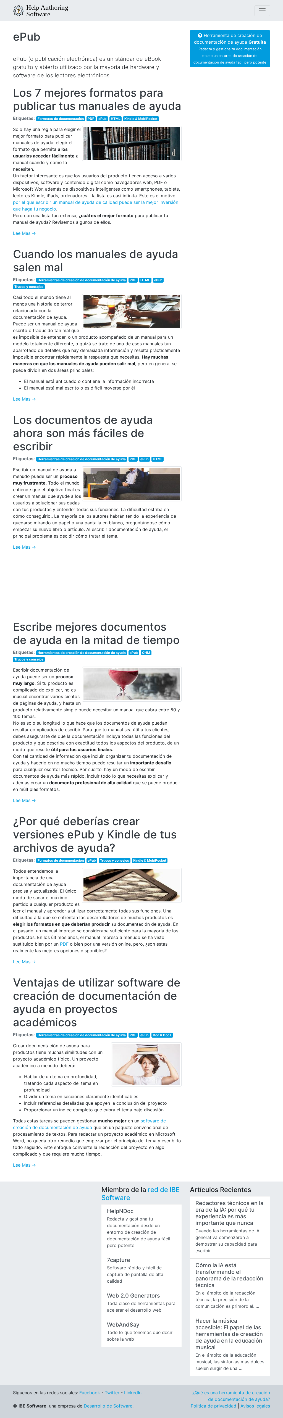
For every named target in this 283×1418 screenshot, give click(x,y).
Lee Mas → (24, 233)
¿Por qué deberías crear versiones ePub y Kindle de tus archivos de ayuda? (95, 834)
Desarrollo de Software (108, 1406)
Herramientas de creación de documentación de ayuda (82, 280)
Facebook (89, 1392)
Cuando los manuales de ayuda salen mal (95, 260)
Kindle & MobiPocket (141, 119)
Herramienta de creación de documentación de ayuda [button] (229, 48)
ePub (26, 36)
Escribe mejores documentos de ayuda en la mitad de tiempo (96, 633)
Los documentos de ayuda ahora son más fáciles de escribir (83, 433)
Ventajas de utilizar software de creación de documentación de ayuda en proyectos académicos (96, 1002)
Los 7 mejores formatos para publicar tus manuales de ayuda (97, 99)
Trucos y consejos (28, 287)
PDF (91, 119)
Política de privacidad (213, 1406)
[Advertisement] (97, 587)
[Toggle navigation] (262, 10)
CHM (146, 653)
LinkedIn (133, 1392)
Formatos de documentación (61, 119)
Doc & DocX (162, 1035)
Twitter (112, 1392)
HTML (115, 119)
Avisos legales (255, 1406)
